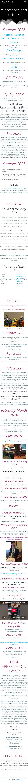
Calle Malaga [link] (14, 50)
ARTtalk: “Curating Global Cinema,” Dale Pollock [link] (14, 38)
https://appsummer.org (14, 349)
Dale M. (7, 769)
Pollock (11, 769)
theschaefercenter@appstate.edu (13, 188)
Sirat (14, 66)
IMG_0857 (14, 657)
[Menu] (25, 2)
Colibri (18, 779)
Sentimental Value (14, 58)
